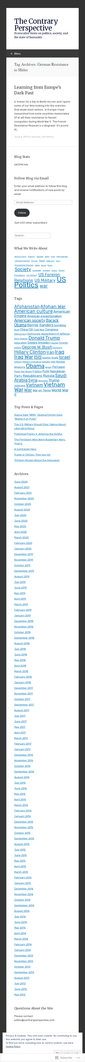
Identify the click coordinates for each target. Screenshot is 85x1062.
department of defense (55, 333)
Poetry (58, 261)
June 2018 (20, 654)
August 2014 (21, 910)
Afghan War (53, 306)
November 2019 (23, 559)
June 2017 (20, 721)
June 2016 (20, 788)
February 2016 (23, 810)
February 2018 (23, 676)
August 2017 (21, 710)
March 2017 (21, 738)
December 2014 (23, 888)
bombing (60, 325)
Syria (32, 380)
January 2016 (22, 816)
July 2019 (20, 582)
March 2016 (21, 805)
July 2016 (20, 782)
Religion (37, 265)
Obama (35, 366)
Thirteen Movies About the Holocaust (37, 460)
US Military (44, 280)
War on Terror (42, 390)
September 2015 (24, 838)
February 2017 (22, 743)
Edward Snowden (38, 342)
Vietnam (34, 384)
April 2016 (20, 799)
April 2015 (20, 866)
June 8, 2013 (21, 136)
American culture (33, 311)
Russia (43, 265)
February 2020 (23, 543)
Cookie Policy (13, 1046)
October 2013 (22, 966)
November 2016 (23, 760)
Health (53, 256)
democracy (31, 256)
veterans (19, 385)
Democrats (34, 333)
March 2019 (21, 604)
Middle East (50, 261)
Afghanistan (27, 306)
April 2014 (20, 933)
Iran (50, 352)
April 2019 (20, 598)
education (20, 342)
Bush (17, 329)
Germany (57, 347)
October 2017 (22, 699)
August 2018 (22, 643)
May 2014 (20, 927)
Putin (45, 371)
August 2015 (21, 844)
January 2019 (22, 615)
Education (40, 256)
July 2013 (20, 983)
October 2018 (22, 632)
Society (36, 136)
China (24, 329)
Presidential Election (24, 265)
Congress (51, 329)
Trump (54, 380)
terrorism (54, 270)
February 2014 (23, 944)
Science (50, 265)
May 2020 (20, 526)
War (28, 390)
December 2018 (23, 621)
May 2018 (20, 660)
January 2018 (22, 682)
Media (42, 261)
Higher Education (62, 256)
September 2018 (24, 637)
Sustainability (36, 270)
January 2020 (22, 548)
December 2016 (23, 754)
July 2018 (20, 648)
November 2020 (24, 498)
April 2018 (20, 665)
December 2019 (23, 554)
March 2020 (21, 537)
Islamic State (50, 357)
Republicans (32, 376)
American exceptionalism (44, 316)
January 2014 (22, 950)
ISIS (38, 357)
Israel (64, 357)
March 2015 (21, 871)
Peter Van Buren (23, 371)
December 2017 (23, 687)
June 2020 (20, 520)
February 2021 (23, 492)
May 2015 (20, 860)
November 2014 (23, 894)
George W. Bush (37, 347)
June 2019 (20, 587)
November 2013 (23, 961)
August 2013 (21, 977)
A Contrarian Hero (25, 449)
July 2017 (20, 715)
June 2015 (20, 855)
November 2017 (23, 693)
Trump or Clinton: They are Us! (32, 454)
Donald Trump (44, 338)
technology (46, 270)
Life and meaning (22, 261)
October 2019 (22, 565)
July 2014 (20, 916)
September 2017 (24, 704)
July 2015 (20, 849)
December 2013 (23, 955)
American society (29, 320)
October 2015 (22, 832)
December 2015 (23, 821)
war (44, 285)
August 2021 (21, 487)
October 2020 (22, 504)
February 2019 (23, 609)
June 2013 (20, 989)
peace (48, 367)
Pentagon (58, 367)
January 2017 (22, 749)
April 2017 (20, 732)
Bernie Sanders (40, 325)
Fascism (54, 343)
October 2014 (22, 899)
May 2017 (19, 727)
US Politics (48, 136)
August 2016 (21, 777)
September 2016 (24, 771)
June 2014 (20, 922)
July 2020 (20, 515)
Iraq (59, 352)
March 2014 (21, 938)
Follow (22, 212)
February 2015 (23, 877)
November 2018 (23, 626)
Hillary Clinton (30, 352)
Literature (34, 261)
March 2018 (21, 671)
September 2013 (24, 972)
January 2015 (22, 883)
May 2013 (20, 994)
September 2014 (24, 905)
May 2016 (20, 793)
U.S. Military (31, 275)
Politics (37, 371)
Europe (47, 256)
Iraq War (23, 357)
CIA (30, 329)
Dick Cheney (21, 338)
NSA (53, 361)
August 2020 (22, 509)
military (18, 362)
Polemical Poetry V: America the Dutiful (38, 433)
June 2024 (20, 481)
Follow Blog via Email (31, 178)
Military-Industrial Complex (36, 362)
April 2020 (20, 531)
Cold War (39, 329)
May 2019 (20, 593)
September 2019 (24, 570)
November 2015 (23, 827)
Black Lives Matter (20, 256)
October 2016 (22, 766)
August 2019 (21, 576)
